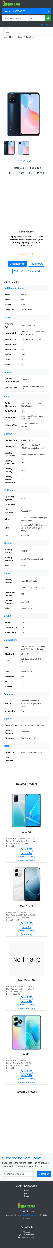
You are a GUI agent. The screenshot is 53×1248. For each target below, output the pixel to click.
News (26, 1193)
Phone (19, 37)
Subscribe (44, 1174)
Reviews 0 (36, 264)
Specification (16, 264)
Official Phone (29, 37)
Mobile (12, 37)
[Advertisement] (26, 65)
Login (48, 24)
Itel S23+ (26, 1054)
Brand (26, 1191)
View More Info (26, 254)
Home (4, 37)
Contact (26, 1232)
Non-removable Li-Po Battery (32, 725)
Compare (33, 271)
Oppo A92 (26, 832)
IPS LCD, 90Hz (27, 440)
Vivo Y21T (26, 161)
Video (17, 271)
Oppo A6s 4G (26, 906)
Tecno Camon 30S (26, 980)
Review (27, 1196)
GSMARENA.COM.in (29, 1215)
